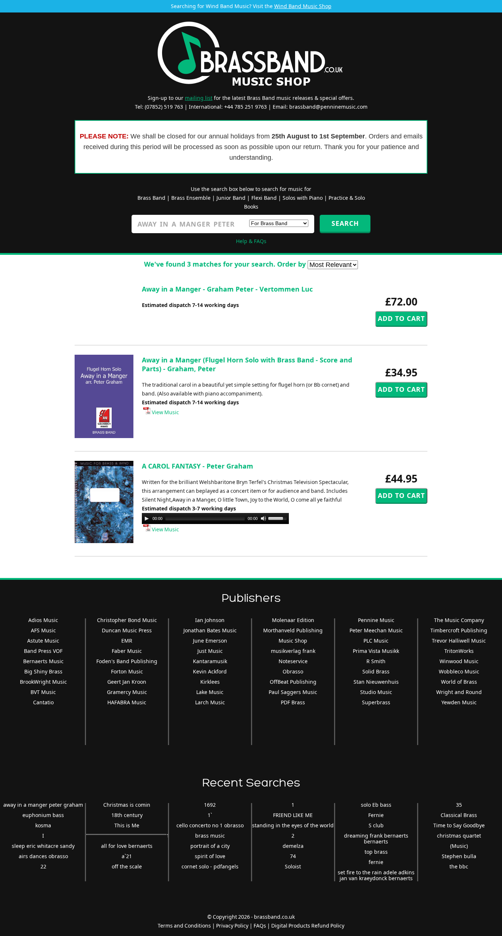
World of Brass (459, 681)
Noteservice (293, 661)
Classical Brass (459, 815)
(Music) (459, 845)
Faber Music (127, 650)
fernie (376, 862)
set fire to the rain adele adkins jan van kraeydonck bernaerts (376, 875)
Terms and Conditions (184, 925)
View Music (165, 412)
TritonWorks (459, 650)
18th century (127, 815)
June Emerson (210, 640)
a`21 (127, 856)
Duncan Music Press (127, 630)
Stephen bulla (459, 856)
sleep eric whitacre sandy (43, 845)
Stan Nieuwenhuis (376, 681)
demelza (293, 845)
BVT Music (43, 692)
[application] (215, 518)
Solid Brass (376, 671)
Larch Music (210, 702)
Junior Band (230, 197)
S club (376, 825)
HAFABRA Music (126, 702)
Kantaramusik (210, 661)
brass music (210, 835)
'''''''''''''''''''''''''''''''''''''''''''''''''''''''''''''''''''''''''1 (127, 835)
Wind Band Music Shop (302, 6)
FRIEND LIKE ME (293, 815)
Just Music (210, 650)
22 (43, 866)
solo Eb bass (376, 804)
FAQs (260, 925)
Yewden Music (459, 702)
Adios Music (43, 620)
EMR (126, 640)
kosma (43, 825)
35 (459, 804)
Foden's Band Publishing (126, 661)
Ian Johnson (210, 620)
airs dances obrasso (43, 856)
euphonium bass (43, 815)
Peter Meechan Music (376, 630)
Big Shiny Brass (43, 671)
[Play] (147, 518)
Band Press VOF (43, 650)
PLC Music (375, 640)
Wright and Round (459, 692)
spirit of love (210, 856)
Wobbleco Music (459, 671)
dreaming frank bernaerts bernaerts (376, 838)
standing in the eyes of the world (293, 825)
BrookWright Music (43, 681)
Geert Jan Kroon (126, 681)
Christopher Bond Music (127, 620)
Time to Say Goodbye (459, 825)
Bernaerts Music (43, 661)
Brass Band (151, 197)
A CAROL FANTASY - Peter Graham (197, 466)
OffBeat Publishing (293, 681)
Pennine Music (376, 620)
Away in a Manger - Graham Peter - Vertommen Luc (227, 289)
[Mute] (263, 518)
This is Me (126, 825)
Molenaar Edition (293, 620)
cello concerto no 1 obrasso (210, 825)
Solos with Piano (303, 197)
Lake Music (209, 692)
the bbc (458, 866)
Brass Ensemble (191, 197)
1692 (210, 804)
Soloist (293, 866)
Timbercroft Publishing (458, 630)
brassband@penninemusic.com (328, 106)
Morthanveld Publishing (293, 630)
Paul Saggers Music (293, 692)
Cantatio (43, 702)
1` (210, 815)
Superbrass (376, 702)
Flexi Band (264, 197)
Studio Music (376, 692)
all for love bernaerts (127, 845)
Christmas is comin (126, 804)
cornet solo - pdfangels (210, 866)
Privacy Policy (232, 925)
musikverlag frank (293, 650)
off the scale (127, 866)
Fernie (376, 815)
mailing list (198, 97)
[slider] (278, 518)
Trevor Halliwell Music (459, 640)
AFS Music (43, 630)
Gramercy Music (127, 692)
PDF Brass (293, 702)
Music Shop (293, 640)
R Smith (376, 661)
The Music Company (459, 620)
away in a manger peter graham (43, 804)
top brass (376, 851)
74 (293, 856)
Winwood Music (459, 661)
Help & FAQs (251, 241)
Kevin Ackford (210, 671)
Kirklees (210, 681)
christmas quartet (459, 835)
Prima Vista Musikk (376, 650)
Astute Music (43, 640)
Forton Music (127, 671)
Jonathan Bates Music (210, 630)
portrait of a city (210, 845)
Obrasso (293, 671)
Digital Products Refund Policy (307, 925)
